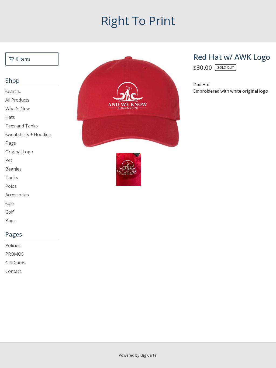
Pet (8, 160)
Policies (12, 245)
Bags (10, 221)
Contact (13, 271)
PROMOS (14, 254)
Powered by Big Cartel (138, 355)
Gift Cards (15, 263)
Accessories (17, 195)
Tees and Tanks (21, 126)
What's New (17, 109)
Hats (10, 117)
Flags (10, 143)
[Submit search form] (54, 91)
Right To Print (138, 20)
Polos (11, 186)
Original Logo (19, 152)
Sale (9, 203)
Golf (9, 212)
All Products (17, 100)
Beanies (13, 169)
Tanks (11, 177)
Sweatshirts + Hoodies (28, 134)
